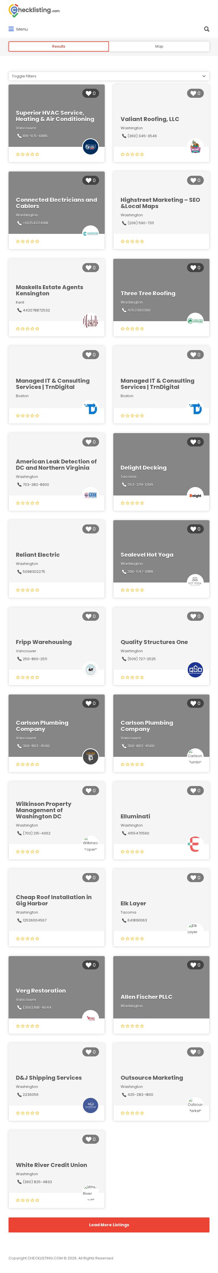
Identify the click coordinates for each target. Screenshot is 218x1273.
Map (159, 46)
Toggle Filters (24, 76)
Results (58, 46)
